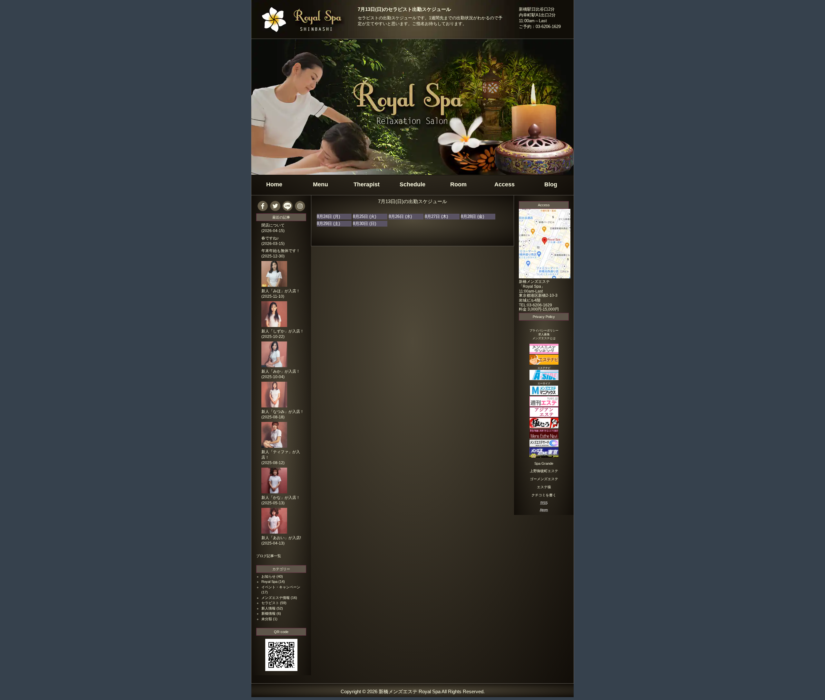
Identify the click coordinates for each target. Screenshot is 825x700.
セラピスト (270, 603)
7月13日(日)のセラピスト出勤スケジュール (404, 9)
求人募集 (544, 334)
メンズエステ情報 (275, 598)
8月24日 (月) (328, 216)
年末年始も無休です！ (280, 251)
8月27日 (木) (436, 216)
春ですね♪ (270, 238)
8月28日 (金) (472, 216)
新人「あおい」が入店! (281, 538)
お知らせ (268, 576)
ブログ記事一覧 (268, 556)
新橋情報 (268, 613)
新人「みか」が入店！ (280, 371)
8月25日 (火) (364, 216)
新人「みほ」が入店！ (280, 291)
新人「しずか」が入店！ (282, 331)
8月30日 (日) (364, 223)
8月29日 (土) (328, 223)
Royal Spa (269, 581)
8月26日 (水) (400, 216)
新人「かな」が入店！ (280, 497)
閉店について (273, 225)
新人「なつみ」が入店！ (282, 412)
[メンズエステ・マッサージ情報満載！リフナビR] (543, 416)
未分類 (266, 619)
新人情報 (268, 608)
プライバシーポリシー (543, 330)
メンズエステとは (544, 338)
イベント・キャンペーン (280, 587)
